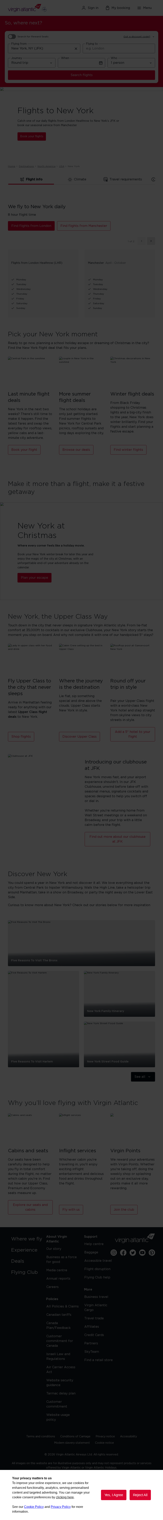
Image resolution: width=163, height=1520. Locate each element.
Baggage (91, 1252)
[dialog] (81, 1495)
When (65, 58)
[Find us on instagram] (114, 1252)
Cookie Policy (34, 1506)
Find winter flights (128, 449)
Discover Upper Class (79, 736)
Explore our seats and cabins (30, 1207)
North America (46, 166)
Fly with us (71, 1209)
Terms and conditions (40, 1436)
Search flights (82, 75)
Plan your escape (34, 577)
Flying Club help (97, 1277)
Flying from (19, 44)
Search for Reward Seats (33, 36)
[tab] (31, 179)
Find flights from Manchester (83, 225)
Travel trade (94, 1318)
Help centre (94, 1244)
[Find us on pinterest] (152, 1252)
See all (139, 1076)
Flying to (92, 44)
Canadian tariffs (58, 1314)
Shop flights (21, 736)
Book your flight (24, 449)
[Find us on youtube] (142, 1252)
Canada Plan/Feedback (58, 1325)
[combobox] (44, 48)
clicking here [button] (65, 1497)
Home (11, 166)
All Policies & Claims (62, 1306)
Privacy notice (105, 1436)
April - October (115, 263)
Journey (16, 58)
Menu (147, 8)
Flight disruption (97, 1269)
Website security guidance (59, 1383)
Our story (53, 1248)
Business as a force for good (61, 1260)
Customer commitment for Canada (59, 1341)
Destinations (26, 166)
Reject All (140, 1495)
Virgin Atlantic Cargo (95, 1308)
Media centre (56, 1270)
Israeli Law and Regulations (58, 1356)
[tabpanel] (81, 254)
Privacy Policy (61, 1506)
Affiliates (91, 1326)
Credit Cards (94, 1335)
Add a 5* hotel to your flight (132, 734)
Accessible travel (98, 1260)
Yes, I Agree (113, 1495)
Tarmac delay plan (61, 1393)
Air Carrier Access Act (60, 1370)
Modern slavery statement (72, 1443)
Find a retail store (98, 1360)
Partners (91, 1343)
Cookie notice (104, 1443)
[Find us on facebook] (123, 1252)
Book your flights (31, 136)
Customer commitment (56, 1404)
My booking (121, 8)
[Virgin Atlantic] (31, 8)
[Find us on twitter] (133, 1252)
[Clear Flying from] (76, 48)
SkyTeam (91, 1351)
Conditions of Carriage (75, 1436)
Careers (52, 1287)
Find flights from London (31, 225)
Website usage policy (58, 1417)
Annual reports (58, 1278)
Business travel (96, 1296)
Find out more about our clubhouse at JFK (117, 839)
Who (114, 58)
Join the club (124, 1209)
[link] (28, 1239)
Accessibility (128, 1436)
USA (61, 166)
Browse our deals (76, 449)
